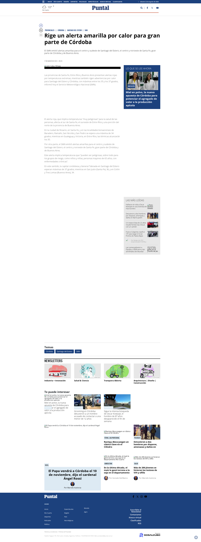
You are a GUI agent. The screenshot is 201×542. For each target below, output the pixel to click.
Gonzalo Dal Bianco (120, 478)
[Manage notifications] (196, 537)
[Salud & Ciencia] (87, 370)
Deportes (74, 1)
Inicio (50, 1)
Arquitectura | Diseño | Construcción (145, 381)
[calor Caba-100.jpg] (82, 67)
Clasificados (117, 1)
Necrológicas (68, 520)
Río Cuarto (58, 1)
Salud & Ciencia (81, 380)
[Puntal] (50, 498)
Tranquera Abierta (112, 380)
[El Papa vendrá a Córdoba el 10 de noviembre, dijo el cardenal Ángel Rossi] (72, 446)
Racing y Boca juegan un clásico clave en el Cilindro (116, 444)
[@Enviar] (41, 35)
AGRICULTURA (108, 463)
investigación (79, 408)
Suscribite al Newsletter (135, 510)
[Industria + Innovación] (57, 370)
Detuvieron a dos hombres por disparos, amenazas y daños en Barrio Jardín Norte (136, 217)
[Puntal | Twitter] (152, 8)
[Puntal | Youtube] (157, 8)
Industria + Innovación (55, 380)
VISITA (46, 465)
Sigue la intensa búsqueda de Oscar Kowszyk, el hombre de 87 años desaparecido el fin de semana (116, 416)
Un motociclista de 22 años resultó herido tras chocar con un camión (136, 225)
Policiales (83, 1)
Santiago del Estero (64, 351)
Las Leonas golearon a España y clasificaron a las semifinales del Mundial (135, 249)
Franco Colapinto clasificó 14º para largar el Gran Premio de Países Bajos (135, 234)
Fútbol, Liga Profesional (111, 438)
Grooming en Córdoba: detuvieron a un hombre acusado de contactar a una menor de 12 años (87, 415)
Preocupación (108, 408)
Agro (85, 512)
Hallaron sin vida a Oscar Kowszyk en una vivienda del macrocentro (136, 206)
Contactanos (135, 514)
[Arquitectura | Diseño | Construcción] (147, 370)
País (65, 517)
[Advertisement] (104, 101)
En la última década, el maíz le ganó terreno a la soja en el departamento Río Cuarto (117, 471)
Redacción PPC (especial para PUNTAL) (138, 241)
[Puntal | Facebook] (147, 8)
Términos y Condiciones (50, 532)
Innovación (48, 408)
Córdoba (49, 351)
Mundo (86, 508)
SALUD (136, 463)
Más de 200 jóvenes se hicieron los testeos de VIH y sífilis (145, 470)
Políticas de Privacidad (65, 532)
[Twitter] (41, 30)
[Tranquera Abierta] (117, 370)
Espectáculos (93, 1)
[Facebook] (41, 25)
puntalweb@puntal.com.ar (104, 536)
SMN (78, 351)
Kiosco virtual (105, 1)
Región (66, 1)
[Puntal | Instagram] (141, 496)
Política (46, 524)
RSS (139, 523)
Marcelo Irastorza (74, 488)
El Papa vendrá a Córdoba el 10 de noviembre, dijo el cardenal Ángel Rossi (72, 475)
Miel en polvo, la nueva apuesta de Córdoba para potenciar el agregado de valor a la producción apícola (141, 98)
